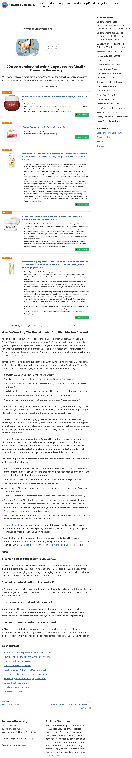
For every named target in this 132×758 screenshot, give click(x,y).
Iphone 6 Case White (107, 69)
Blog (60, 3)
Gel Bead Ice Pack (105, 99)
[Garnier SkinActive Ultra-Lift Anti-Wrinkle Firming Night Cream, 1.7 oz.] (12, 103)
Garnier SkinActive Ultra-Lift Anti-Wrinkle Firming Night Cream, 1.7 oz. (54, 98)
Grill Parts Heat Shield (107, 90)
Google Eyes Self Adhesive (110, 82)
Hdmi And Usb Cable (107, 112)
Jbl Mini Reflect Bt (105, 60)
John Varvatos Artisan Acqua (111, 108)
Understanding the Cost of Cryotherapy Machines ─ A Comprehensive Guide (110, 36)
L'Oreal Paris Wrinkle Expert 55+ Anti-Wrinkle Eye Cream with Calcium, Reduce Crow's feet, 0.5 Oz (52, 218)
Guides (77, 3)
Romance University (11, 525)
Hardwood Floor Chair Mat (110, 51)
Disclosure (44, 6)
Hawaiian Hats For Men (108, 103)
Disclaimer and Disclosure (109, 133)
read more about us (58, 545)
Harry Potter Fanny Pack (108, 121)
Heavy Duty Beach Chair (108, 56)
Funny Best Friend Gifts (108, 95)
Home (42, 3)
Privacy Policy (103, 137)
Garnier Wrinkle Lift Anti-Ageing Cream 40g (43, 127)
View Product (82, 115)
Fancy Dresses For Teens (109, 73)
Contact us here (29, 545)
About (100, 141)
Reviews (52, 3)
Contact (115, 3)
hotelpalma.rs (19, 745)
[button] (107, 3)
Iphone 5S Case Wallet (108, 77)
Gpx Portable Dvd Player (108, 64)
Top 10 (87, 3)
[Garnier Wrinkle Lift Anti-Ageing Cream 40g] (12, 133)
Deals (68, 3)
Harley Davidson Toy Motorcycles (113, 116)
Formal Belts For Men (107, 86)
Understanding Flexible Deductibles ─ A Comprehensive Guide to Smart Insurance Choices (113, 25)
